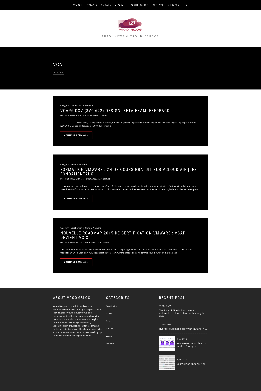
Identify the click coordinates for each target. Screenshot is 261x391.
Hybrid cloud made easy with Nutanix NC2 (183, 328)
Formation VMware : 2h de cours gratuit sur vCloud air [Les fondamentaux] (128, 171)
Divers (119, 5)
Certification (139, 5)
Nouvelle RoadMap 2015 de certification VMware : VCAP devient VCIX (123, 235)
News (73, 164)
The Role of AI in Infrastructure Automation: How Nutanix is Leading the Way (182, 313)
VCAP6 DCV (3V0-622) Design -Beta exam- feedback (115, 110)
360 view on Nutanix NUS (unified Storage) (191, 345)
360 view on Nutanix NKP (191, 363)
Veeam (109, 336)
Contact (158, 5)
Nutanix (92, 5)
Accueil (78, 5)
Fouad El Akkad (95, 179)
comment (104, 115)
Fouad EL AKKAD (92, 115)
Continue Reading (75, 135)
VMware (106, 5)
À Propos (173, 5)
